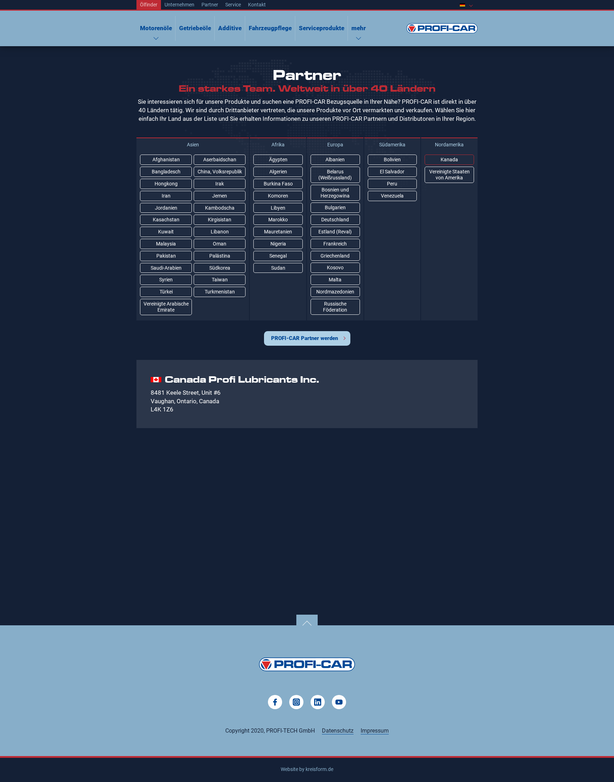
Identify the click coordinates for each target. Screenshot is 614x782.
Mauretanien (278, 231)
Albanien (335, 159)
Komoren (278, 196)
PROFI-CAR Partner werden (304, 338)
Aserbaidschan (219, 159)
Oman (219, 244)
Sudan (278, 268)
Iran (166, 196)
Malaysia (166, 244)
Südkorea (219, 268)
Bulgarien (335, 207)
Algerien (278, 171)
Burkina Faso (278, 184)
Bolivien (392, 159)
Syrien (166, 279)
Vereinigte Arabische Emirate (166, 307)
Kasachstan (166, 219)
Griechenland (335, 256)
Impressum (375, 730)
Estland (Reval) (335, 231)
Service (233, 4)
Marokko (278, 219)
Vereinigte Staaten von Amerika (449, 174)
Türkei (166, 292)
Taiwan (220, 279)
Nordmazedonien (335, 292)
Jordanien (166, 208)
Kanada (449, 159)
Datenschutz (338, 730)
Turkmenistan (220, 292)
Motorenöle (156, 28)
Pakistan (166, 256)
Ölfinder (148, 4)
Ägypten (278, 159)
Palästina (219, 256)
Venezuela (392, 196)
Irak (219, 184)
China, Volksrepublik (220, 171)
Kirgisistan (219, 219)
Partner (209, 4)
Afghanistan (166, 159)
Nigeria (278, 244)
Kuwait (166, 231)
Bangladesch (166, 171)
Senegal (278, 256)
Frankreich (335, 244)
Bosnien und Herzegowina (335, 193)
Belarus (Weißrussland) (335, 174)
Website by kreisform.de (307, 769)
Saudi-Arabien (166, 268)
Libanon (220, 231)
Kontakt (257, 4)
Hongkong (166, 184)
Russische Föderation (335, 307)
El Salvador (392, 171)
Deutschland (335, 219)
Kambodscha (220, 208)
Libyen (278, 208)
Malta (335, 279)
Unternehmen (179, 4)
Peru (392, 184)
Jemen (219, 196)
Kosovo (335, 267)
